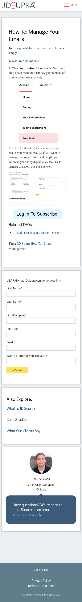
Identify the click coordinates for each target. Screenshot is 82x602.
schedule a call (28, 514)
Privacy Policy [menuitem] (41, 580)
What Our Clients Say (23, 431)
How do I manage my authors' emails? (37, 233)
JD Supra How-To (29, 243)
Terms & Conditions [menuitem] (41, 586)
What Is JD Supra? (20, 408)
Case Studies (16, 420)
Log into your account (25, 60)
